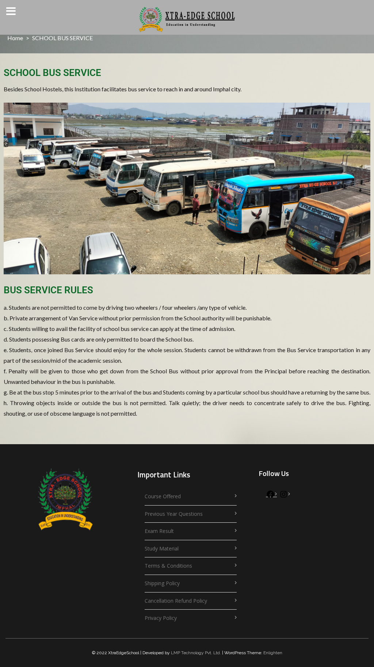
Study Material (162, 548)
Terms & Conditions (168, 565)
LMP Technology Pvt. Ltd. (196, 652)
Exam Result (159, 530)
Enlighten (272, 652)
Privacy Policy (161, 617)
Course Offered (163, 496)
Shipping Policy (162, 583)
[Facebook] (270, 496)
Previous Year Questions (174, 513)
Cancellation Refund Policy (176, 600)
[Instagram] (283, 496)
